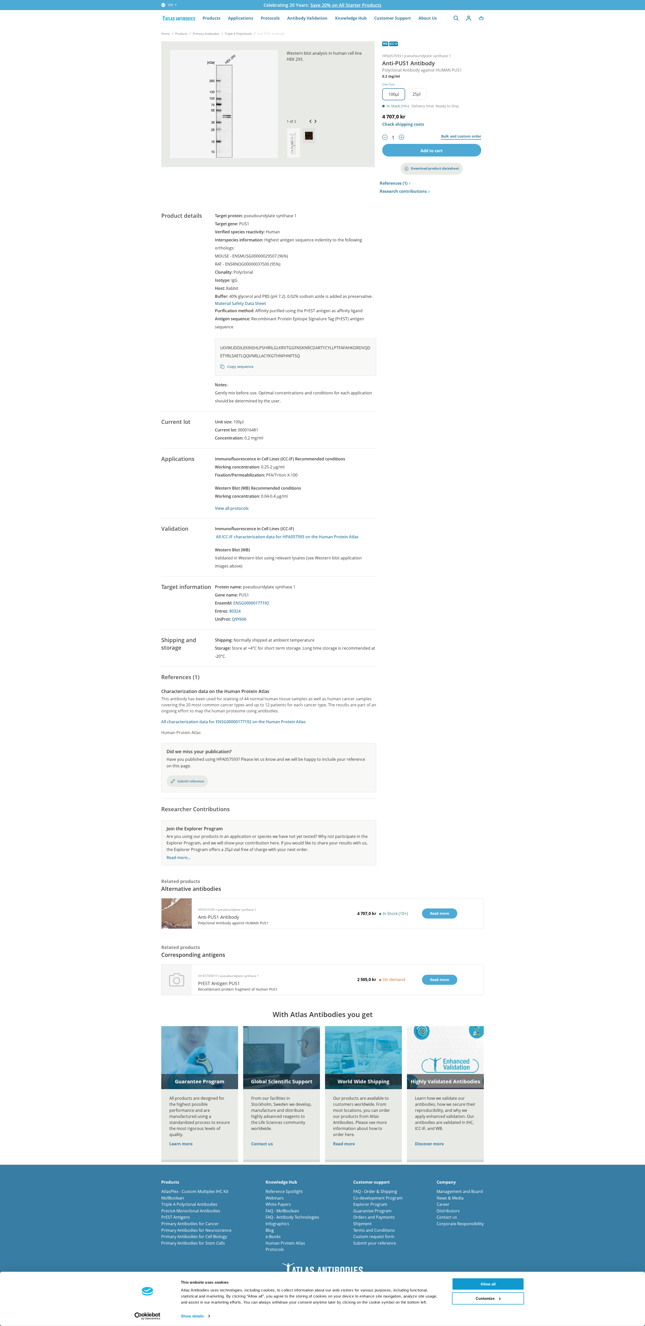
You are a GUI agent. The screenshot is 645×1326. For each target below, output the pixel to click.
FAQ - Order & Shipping (375, 1191)
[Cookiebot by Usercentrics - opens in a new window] (147, 1316)
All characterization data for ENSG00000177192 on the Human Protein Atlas (233, 721)
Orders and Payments (374, 1217)
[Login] (468, 18)
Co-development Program (378, 1198)
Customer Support (392, 18)
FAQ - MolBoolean (282, 1211)
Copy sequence (239, 366)
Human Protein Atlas (285, 1243)
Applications (240, 18)
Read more (344, 1144)
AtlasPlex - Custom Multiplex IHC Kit (195, 1191)
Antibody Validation (307, 18)
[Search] (456, 18)
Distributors (448, 1211)
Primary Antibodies (206, 33)
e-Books (273, 1236)
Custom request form (373, 1236)
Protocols (270, 18)
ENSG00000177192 (251, 603)
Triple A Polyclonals (238, 33)
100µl (394, 94)
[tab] (293, 143)
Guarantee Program (372, 1211)
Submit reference (190, 781)
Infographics (277, 1223)
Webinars (275, 1198)
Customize (485, 1298)
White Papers (278, 1204)
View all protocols (232, 508)
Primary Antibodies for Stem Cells (193, 1243)
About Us (427, 18)
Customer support (371, 1182)
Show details (192, 1316)
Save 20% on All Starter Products (345, 5)
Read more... (178, 857)
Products (211, 18)
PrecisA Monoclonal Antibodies (190, 1211)
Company (446, 1182)
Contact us (262, 1144)
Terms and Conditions (374, 1230)
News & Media (450, 1198)
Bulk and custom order (461, 136)
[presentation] (293, 143)
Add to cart (432, 150)
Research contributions (403, 191)
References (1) (393, 183)
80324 (235, 611)
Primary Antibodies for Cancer (190, 1223)
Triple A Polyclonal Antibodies (189, 1204)
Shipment (362, 1223)
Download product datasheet (435, 168)
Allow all (488, 1284)
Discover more (429, 1144)
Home (165, 33)
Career (443, 1204)
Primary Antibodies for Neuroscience (196, 1230)
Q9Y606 (239, 619)
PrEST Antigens (175, 1217)
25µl (416, 94)
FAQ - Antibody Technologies (292, 1217)
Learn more (180, 1144)
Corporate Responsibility (460, 1223)
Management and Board (460, 1191)
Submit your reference (374, 1243)
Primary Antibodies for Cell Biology (194, 1236)
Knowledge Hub (351, 18)
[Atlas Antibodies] (178, 18)
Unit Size (388, 84)
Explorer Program (370, 1204)
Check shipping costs (403, 124)
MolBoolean (172, 1198)
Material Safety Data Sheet (240, 303)
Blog (270, 1230)
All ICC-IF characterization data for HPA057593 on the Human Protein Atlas (287, 537)
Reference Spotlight (284, 1191)
